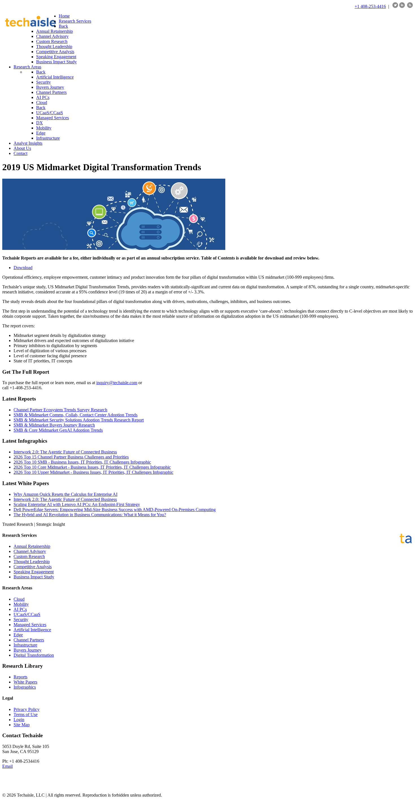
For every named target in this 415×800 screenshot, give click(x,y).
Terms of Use (26, 714)
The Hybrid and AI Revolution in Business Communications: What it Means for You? (90, 514)
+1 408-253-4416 (370, 6)
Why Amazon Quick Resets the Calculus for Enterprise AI (65, 494)
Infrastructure (25, 645)
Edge (18, 634)
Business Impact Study (34, 576)
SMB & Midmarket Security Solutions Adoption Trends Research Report (79, 420)
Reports (20, 676)
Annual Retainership (32, 546)
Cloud (19, 599)
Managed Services (30, 624)
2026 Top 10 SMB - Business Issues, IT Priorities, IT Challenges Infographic (82, 462)
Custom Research (29, 556)
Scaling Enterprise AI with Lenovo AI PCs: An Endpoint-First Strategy (77, 504)
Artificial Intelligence (32, 629)
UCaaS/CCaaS (27, 614)
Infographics (25, 687)
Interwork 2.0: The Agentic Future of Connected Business (65, 451)
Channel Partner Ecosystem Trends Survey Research (60, 409)
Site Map (22, 724)
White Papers (25, 682)
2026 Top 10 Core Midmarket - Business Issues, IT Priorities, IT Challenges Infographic (92, 467)
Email (7, 766)
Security (21, 619)
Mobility (21, 604)
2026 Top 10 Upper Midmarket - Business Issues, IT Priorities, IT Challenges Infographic (93, 472)
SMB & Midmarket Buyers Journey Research (54, 425)
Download (23, 267)
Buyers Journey (28, 650)
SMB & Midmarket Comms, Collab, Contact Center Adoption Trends (75, 414)
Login (19, 719)
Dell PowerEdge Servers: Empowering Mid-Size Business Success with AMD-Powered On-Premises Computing (115, 509)
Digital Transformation (34, 655)
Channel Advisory (30, 551)
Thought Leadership (32, 561)
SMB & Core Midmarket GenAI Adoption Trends (58, 430)
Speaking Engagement (34, 571)
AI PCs (20, 609)
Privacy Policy (27, 709)
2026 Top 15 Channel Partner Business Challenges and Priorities (71, 457)
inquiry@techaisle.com (116, 382)
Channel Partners (29, 639)
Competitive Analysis (33, 566)
